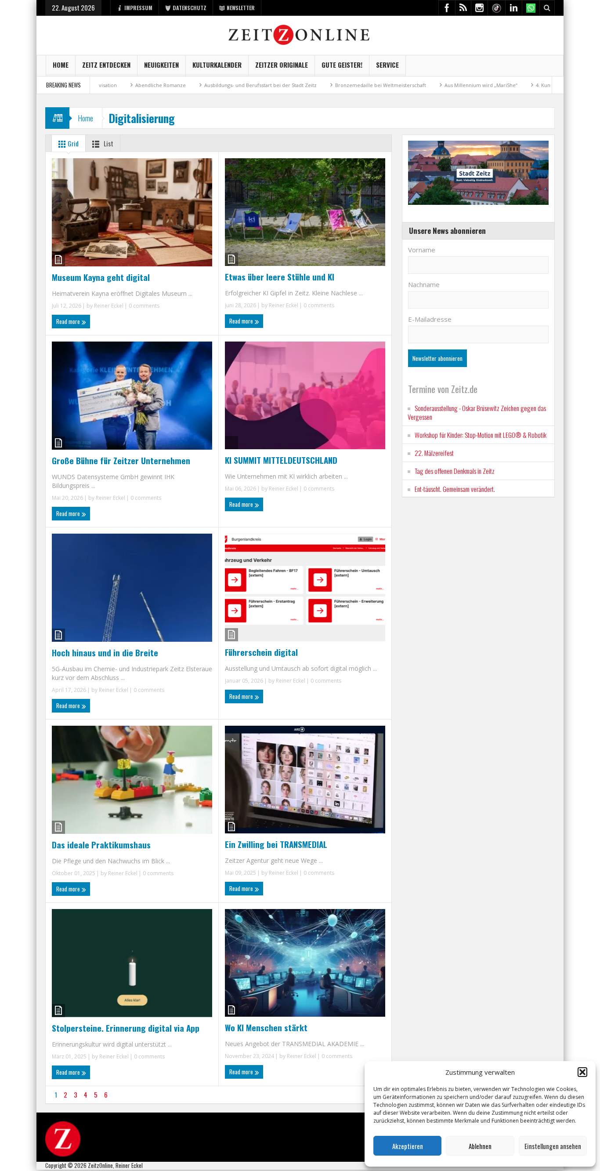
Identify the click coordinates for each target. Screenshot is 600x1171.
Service (387, 64)
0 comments (143, 305)
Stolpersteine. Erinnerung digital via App (125, 1027)
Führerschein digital (261, 652)
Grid (72, 143)
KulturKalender (217, 64)
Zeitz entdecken (106, 64)
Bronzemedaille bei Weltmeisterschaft (344, 85)
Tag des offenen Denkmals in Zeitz (455, 471)
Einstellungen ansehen (552, 1146)
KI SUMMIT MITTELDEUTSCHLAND (281, 460)
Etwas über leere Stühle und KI (279, 276)
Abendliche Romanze (124, 85)
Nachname (424, 284)
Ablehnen (480, 1146)
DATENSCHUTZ (189, 7)
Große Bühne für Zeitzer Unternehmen (121, 460)
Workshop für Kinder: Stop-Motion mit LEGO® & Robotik (480, 435)
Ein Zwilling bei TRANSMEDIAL (276, 844)
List (107, 143)
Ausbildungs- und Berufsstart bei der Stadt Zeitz (224, 85)
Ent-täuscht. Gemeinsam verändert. (455, 489)
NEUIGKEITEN (161, 64)
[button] (582, 1072)
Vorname (421, 249)
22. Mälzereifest (434, 453)
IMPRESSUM (138, 7)
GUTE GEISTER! (342, 64)
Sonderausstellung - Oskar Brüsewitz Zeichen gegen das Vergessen (477, 412)
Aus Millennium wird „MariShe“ (444, 85)
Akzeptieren (407, 1146)
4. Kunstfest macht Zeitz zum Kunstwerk (547, 85)
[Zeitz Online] (300, 34)
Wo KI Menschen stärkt (266, 1027)
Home (61, 64)
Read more (68, 321)
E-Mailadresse (430, 319)
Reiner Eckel (108, 305)
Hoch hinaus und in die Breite (105, 652)
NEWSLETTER (241, 7)
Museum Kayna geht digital (101, 277)
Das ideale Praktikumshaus (101, 844)
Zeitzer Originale (281, 64)
